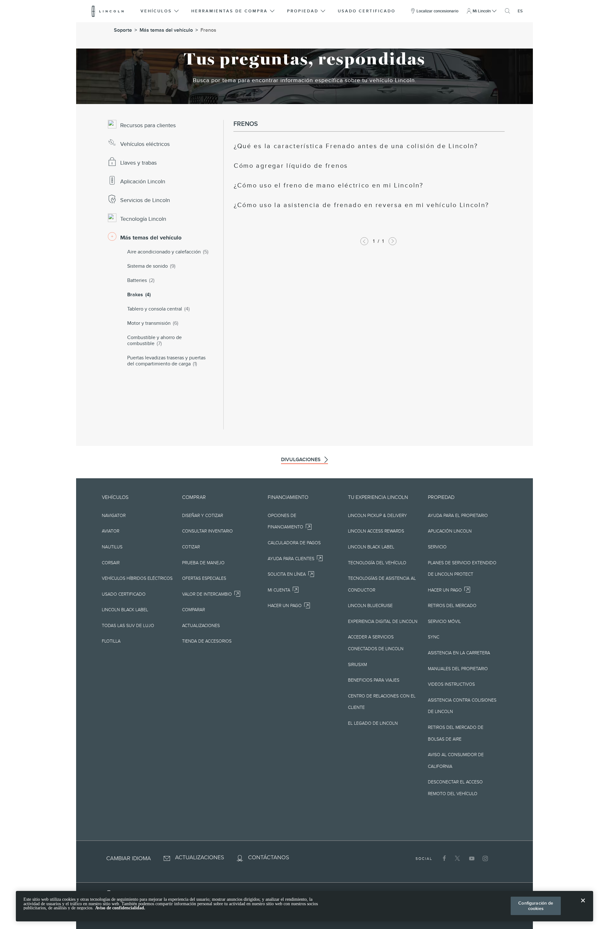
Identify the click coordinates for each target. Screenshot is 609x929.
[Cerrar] (583, 906)
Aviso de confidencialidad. (120, 908)
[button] (160, 11)
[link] (356, 146)
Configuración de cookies (535, 905)
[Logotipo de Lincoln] (108, 11)
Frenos (208, 30)
